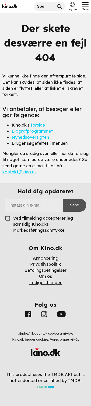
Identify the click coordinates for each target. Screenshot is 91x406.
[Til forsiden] (17, 6)
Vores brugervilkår (64, 339)
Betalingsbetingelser (45, 270)
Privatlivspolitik (45, 264)
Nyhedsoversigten (30, 137)
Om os (45, 276)
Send (74, 205)
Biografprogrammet (32, 131)
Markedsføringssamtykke (39, 230)
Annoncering (45, 258)
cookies (42, 339)
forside (38, 125)
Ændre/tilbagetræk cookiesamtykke (45, 333)
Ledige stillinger (45, 282)
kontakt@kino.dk (19, 171)
